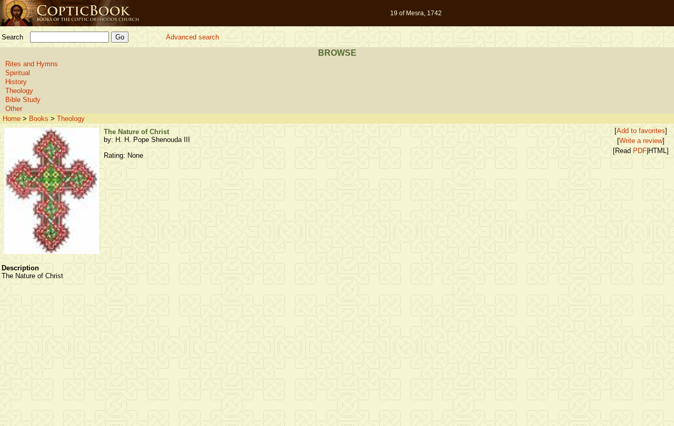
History (16, 82)
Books (38, 119)
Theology (19, 91)
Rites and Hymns (31, 64)
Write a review (640, 141)
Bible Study (23, 100)
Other (13, 109)
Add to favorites (641, 131)
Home (12, 119)
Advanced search (192, 37)
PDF (640, 151)
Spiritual (17, 73)
